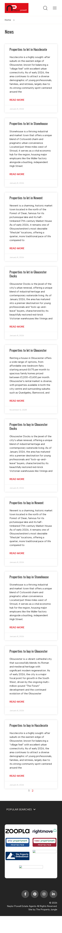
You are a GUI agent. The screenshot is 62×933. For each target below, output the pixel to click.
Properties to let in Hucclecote (28, 49)
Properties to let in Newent (26, 197)
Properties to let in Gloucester (28, 350)
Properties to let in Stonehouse (29, 123)
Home (8, 20)
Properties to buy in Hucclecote (29, 725)
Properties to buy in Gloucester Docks (29, 426)
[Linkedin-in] (53, 894)
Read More (17, 99)
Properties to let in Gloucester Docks (28, 273)
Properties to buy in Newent (27, 502)
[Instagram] (44, 894)
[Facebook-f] (25, 894)
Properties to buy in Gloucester (29, 651)
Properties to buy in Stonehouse (29, 576)
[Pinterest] (34, 894)
